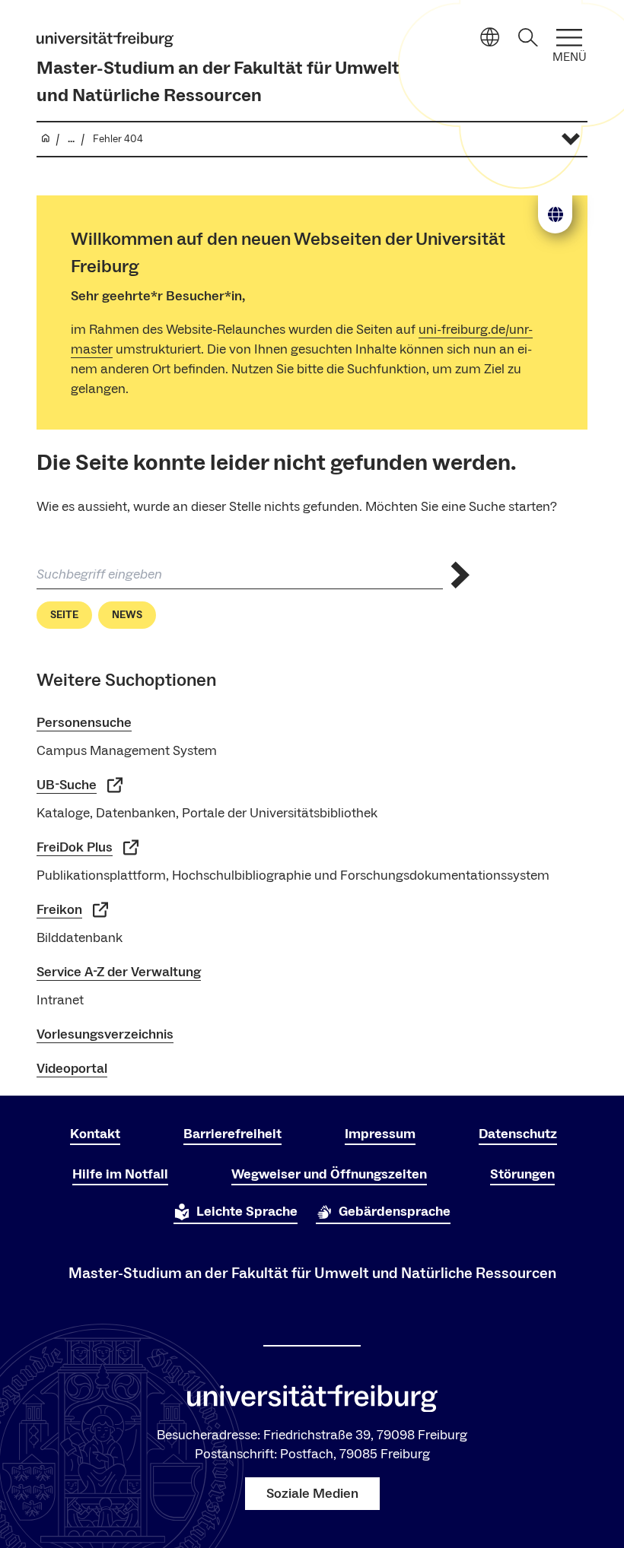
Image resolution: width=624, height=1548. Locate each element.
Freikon (59, 909)
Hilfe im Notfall (120, 1174)
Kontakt (95, 1134)
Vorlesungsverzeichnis (105, 1034)
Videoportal (72, 1068)
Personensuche (84, 722)
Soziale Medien (312, 1493)
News (127, 615)
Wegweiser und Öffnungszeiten (329, 1174)
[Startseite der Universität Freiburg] (105, 39)
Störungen (522, 1174)
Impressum (380, 1134)
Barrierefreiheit (232, 1134)
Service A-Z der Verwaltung (119, 972)
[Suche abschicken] (460, 575)
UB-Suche (67, 785)
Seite (64, 615)
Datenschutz (518, 1134)
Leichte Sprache (247, 1211)
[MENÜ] (569, 38)
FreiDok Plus (75, 847)
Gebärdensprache (394, 1211)
